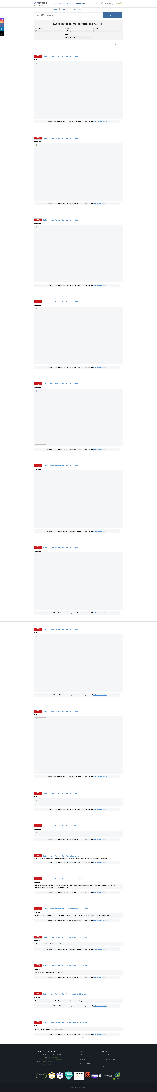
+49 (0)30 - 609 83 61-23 (56, 1059)
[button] (112, 15)
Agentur (72, 3)
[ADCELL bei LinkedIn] (2, 29)
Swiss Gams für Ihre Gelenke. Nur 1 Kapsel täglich (49, 972)
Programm (38, 28)
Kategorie (67, 28)
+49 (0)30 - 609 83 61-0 (54, 1057)
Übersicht (55, 9)
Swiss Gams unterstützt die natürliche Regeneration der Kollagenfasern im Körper (59, 1001)
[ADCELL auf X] (2, 33)
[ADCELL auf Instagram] (2, 20)
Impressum (104, 1066)
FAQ (102, 1061)
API (81, 1061)
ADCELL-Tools (90, 3)
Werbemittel (64, 9)
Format (95, 28)
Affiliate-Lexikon (84, 1057)
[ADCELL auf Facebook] (2, 25)
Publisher (54, 3)
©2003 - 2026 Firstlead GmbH (78, 1087)
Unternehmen (105, 1054)
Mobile (66, 34)
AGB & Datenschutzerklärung (109, 1059)
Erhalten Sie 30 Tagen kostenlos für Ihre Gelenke (49, 1029)
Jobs (102, 1057)
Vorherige (115, 44)
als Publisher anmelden (100, 121)
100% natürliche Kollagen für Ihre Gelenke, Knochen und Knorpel (53, 944)
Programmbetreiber (63, 3)
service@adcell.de (46, 1064)
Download (82, 1059)
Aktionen (80, 9)
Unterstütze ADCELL (85, 1064)
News (81, 1054)
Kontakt (98, 3)
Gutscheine (73, 9)
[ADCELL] (79, 1076)
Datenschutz (104, 1064)
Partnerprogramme (81, 3)
